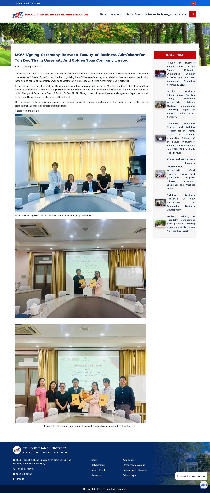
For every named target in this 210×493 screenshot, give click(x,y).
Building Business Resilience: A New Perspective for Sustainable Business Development (181, 202)
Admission (180, 14)
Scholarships (129, 475)
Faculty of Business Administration (56, 14)
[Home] (18, 14)
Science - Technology (158, 14)
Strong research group (134, 465)
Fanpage (19, 479)
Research (96, 475)
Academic (116, 14)
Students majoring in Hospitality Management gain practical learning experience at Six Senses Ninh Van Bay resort (181, 223)
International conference (135, 470)
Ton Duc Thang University (28, 3)
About (103, 14)
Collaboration (98, 465)
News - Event (134, 14)
